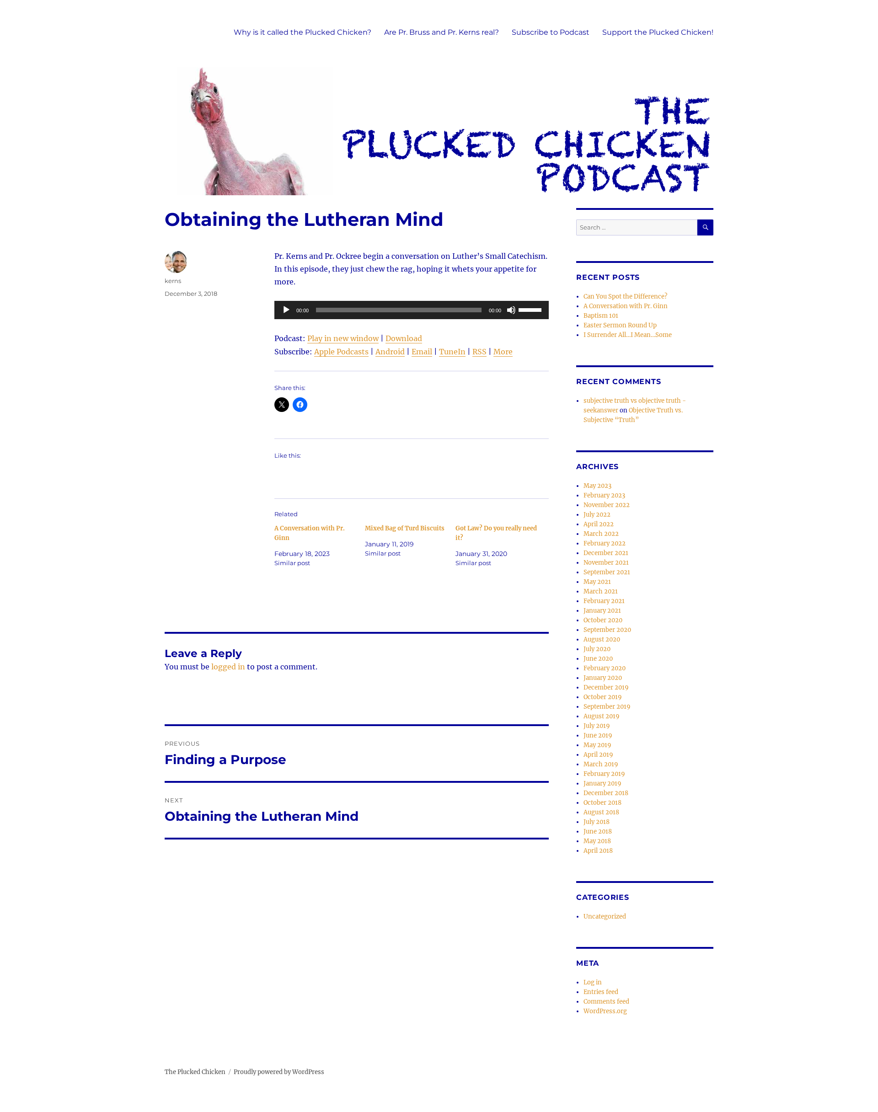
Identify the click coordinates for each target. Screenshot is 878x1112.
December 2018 (606, 793)
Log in (593, 982)
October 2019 (603, 697)
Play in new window (343, 338)
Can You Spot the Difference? (625, 296)
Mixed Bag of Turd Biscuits (404, 528)
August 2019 (602, 716)
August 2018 (601, 812)
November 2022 (607, 505)
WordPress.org (605, 1011)
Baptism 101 (601, 316)
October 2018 (602, 803)
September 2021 (607, 572)
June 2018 (598, 831)
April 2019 (598, 755)
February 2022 (605, 543)
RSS (479, 351)
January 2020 (603, 678)
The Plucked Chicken (195, 1072)
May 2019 (597, 745)
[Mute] (511, 310)
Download (403, 338)
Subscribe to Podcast (550, 32)
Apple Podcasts (341, 351)
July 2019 (597, 726)
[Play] (286, 310)
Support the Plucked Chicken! (657, 32)
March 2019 (601, 764)
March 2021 (601, 591)
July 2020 (597, 649)
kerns (173, 280)
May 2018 (597, 841)
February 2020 (605, 668)
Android (390, 351)
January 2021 (602, 611)
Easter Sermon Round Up (620, 325)
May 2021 (597, 582)
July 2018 (597, 822)
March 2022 (601, 534)
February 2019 (604, 774)
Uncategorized (605, 916)
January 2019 (602, 783)
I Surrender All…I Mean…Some (628, 335)
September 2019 (607, 707)
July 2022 (597, 515)
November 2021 (606, 563)
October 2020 (603, 620)
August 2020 (602, 639)
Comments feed (606, 1001)
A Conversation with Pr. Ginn (626, 306)
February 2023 (604, 495)
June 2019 (598, 735)
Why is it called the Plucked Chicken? (302, 32)
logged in (228, 666)
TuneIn (452, 351)
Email (422, 351)
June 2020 (598, 659)
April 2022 (599, 524)
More (503, 351)
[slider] (531, 309)
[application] (411, 310)
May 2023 (597, 486)
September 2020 (607, 630)
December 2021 (606, 553)
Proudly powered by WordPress (279, 1072)
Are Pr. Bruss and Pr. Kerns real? (441, 32)
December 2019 (606, 687)
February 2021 (604, 601)
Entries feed (601, 992)
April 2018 (598, 851)
